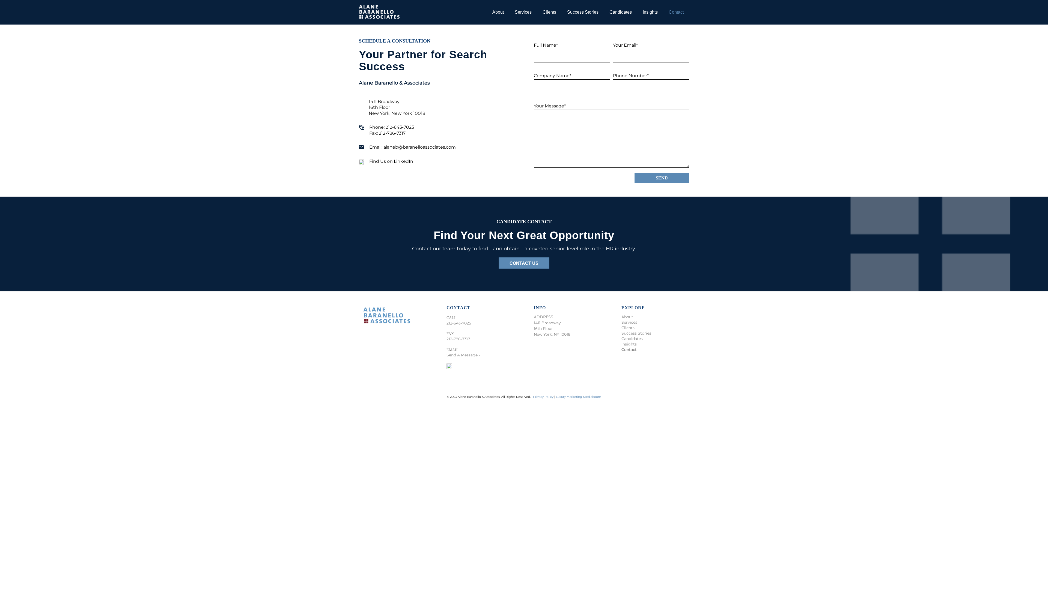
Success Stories (636, 333)
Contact (629, 349)
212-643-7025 (400, 127)
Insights (629, 344)
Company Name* (552, 75)
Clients (628, 327)
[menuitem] (498, 12)
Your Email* (625, 45)
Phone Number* (631, 75)
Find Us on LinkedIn (391, 161)
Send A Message (462, 355)
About (627, 316)
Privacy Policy (543, 397)
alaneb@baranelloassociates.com (419, 147)
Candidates (632, 338)
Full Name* (546, 45)
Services (629, 322)
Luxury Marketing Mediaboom (578, 397)
